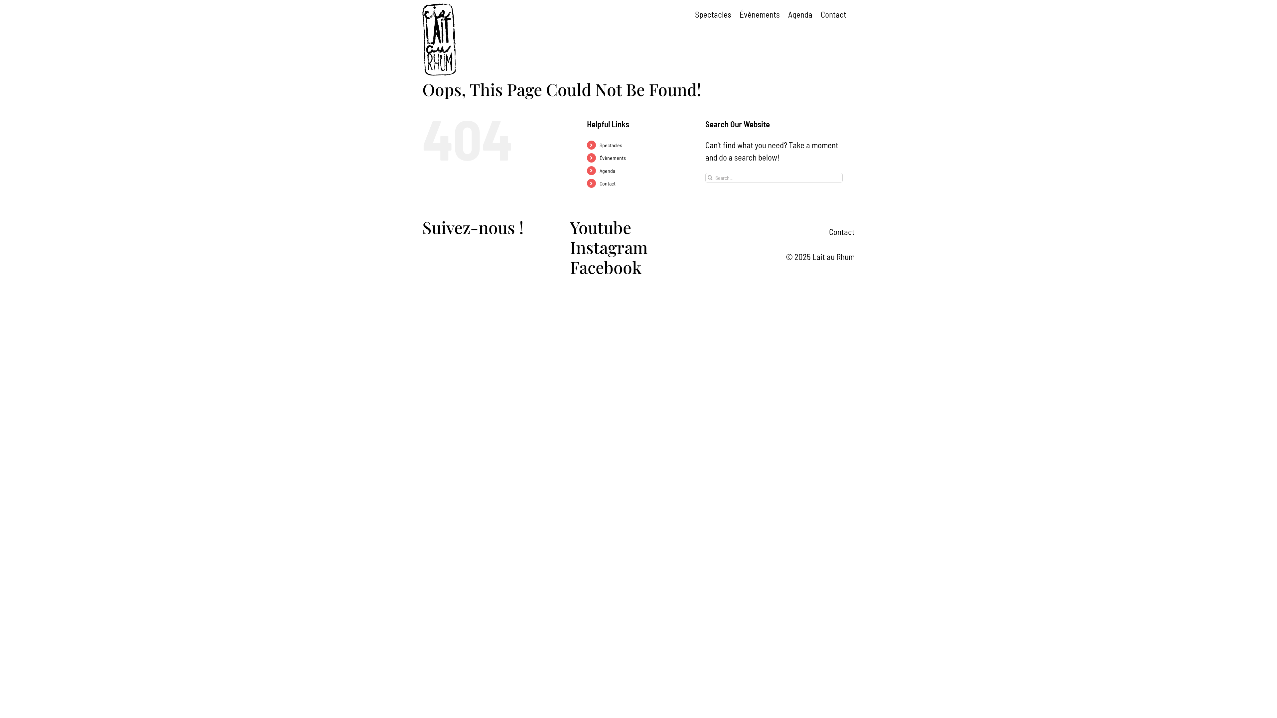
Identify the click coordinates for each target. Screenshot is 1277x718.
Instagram (609, 247)
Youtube (600, 227)
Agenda (607, 171)
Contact (608, 183)
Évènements (613, 158)
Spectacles (611, 145)
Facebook (605, 267)
